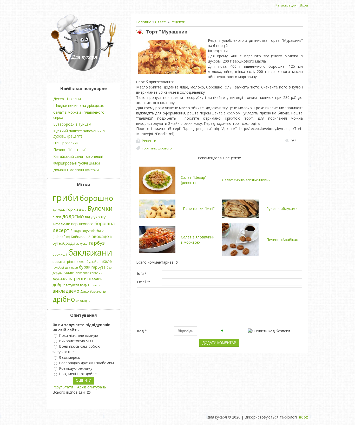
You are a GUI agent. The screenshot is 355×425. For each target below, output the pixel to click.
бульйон (94, 261)
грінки (71, 261)
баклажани (90, 252)
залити (69, 273)
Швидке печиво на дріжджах (78, 105)
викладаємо (65, 291)
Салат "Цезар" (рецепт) (194, 180)
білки (56, 217)
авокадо (100, 236)
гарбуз (97, 242)
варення (78, 278)
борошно (96, 198)
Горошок (94, 285)
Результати (62, 387)
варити (58, 261)
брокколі (59, 254)
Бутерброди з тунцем (72, 124)
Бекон (81, 262)
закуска (82, 243)
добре (58, 284)
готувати (72, 285)
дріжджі (58, 209)
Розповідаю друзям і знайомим (86, 362)
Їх (111, 236)
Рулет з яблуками (282, 208)
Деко (84, 291)
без (109, 267)
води (74, 267)
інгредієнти (61, 224)
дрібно (63, 299)
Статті (161, 21)
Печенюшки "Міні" (199, 208)
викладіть (83, 300)
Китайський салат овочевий (78, 156)
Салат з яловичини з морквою (197, 240)
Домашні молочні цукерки (76, 169)
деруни (57, 273)
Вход (304, 5)
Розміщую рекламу (75, 368)
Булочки (100, 208)
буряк (84, 267)
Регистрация (286, 5)
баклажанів (98, 291)
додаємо (73, 216)
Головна (143, 21)
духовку (98, 216)
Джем (83, 209)
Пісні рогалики (65, 142)
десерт (60, 230)
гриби (65, 197)
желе (107, 261)
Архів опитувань (91, 387)
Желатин (95, 279)
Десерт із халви (67, 98)
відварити (82, 273)
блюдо (75, 231)
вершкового (161, 148)
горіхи (72, 209)
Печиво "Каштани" (69, 149)
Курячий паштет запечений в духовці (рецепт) (79, 133)
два (67, 267)
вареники (60, 279)
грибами (96, 273)
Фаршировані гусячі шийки (76, 163)
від (87, 217)
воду (83, 285)
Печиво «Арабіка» (282, 239)
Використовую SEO (76, 340)
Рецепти (177, 21)
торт (146, 148)
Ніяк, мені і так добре (78, 374)
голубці (58, 267)
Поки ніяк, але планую (78, 335)
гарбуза (98, 267)
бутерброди (63, 243)
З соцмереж (69, 357)
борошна (105, 223)
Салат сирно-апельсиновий (246, 179)
